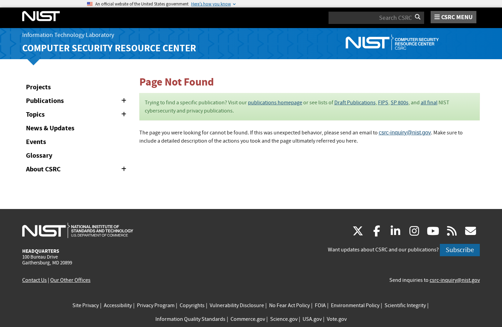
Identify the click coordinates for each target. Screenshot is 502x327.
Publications (77, 102)
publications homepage (275, 102)
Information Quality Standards (190, 319)
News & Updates (50, 128)
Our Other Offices (70, 280)
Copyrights (192, 305)
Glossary (39, 155)
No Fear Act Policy (289, 305)
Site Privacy (85, 305)
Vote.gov (337, 319)
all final (429, 102)
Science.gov (283, 319)
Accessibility (118, 305)
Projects (38, 87)
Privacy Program (156, 305)
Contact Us (34, 280)
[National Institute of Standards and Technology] (77, 230)
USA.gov (312, 319)
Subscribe (460, 250)
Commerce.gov (248, 319)
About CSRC (77, 170)
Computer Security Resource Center (109, 48)
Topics (77, 115)
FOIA (320, 305)
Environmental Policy (355, 305)
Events (36, 141)
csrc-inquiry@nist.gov (405, 132)
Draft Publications (355, 102)
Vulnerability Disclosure (237, 305)
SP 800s (399, 102)
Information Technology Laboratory (68, 35)
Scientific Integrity (405, 305)
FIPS (383, 102)
